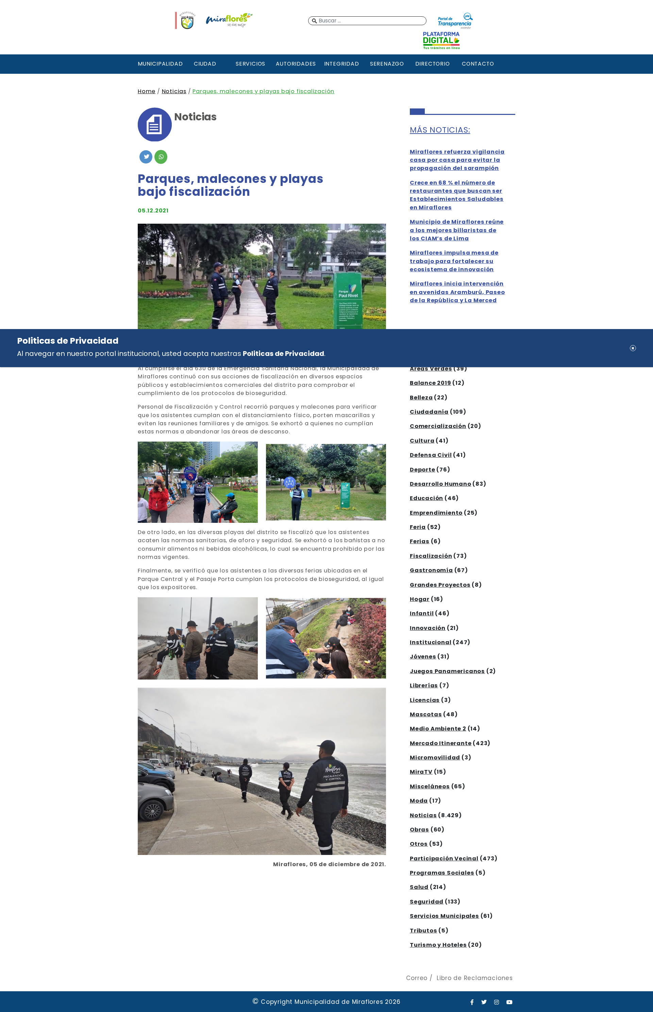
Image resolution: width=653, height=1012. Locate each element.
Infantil (422, 613)
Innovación (428, 628)
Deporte (422, 470)
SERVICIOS (250, 63)
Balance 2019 (430, 383)
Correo (417, 978)
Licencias (425, 700)
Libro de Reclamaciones (475, 978)
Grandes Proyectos (440, 585)
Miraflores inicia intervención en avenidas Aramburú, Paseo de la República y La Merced (457, 292)
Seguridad (426, 902)
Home (146, 91)
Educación (426, 498)
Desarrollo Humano (440, 484)
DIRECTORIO (432, 63)
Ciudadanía (429, 412)
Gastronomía (431, 570)
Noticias (174, 91)
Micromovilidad (435, 757)
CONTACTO (478, 63)
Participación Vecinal (444, 858)
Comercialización (438, 426)
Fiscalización (431, 556)
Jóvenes (423, 657)
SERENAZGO (387, 63)
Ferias (420, 541)
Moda (419, 801)
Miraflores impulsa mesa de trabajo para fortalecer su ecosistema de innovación (454, 261)
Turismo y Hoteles (438, 945)
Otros (419, 844)
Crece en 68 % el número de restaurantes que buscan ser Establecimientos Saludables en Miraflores (457, 195)
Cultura (422, 441)
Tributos (423, 930)
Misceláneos (430, 786)
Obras (419, 830)
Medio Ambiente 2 (438, 729)
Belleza (421, 397)
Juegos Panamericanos (447, 671)
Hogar (420, 599)
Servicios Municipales (444, 916)
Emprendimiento (436, 513)
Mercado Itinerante (440, 743)
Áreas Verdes (431, 369)
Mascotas (426, 714)
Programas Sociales (442, 873)
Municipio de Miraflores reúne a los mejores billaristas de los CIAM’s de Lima (457, 230)
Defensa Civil (431, 455)
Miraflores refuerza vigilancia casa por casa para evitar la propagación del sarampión (457, 160)
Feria (418, 527)
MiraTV (421, 772)
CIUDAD (205, 63)
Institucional (430, 642)
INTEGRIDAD (341, 63)
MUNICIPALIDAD (159, 63)
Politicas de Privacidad (283, 353)
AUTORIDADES (296, 63)
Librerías (424, 685)
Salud (419, 887)
